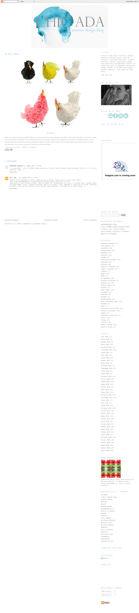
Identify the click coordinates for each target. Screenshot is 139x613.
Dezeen (103, 513)
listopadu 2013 (106, 350)
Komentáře (107, 595)
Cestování (104, 248)
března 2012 (105, 387)
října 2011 (105, 400)
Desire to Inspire (108, 511)
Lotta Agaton (106, 518)
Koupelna (104, 262)
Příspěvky (107, 591)
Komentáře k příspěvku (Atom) (35, 224)
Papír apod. (105, 290)
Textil (103, 318)
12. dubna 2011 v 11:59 (28, 178)
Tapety (103, 313)
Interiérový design (108, 260)
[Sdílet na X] (10, 150)
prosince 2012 (106, 366)
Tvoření (104, 322)
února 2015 (105, 339)
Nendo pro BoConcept (109, 234)
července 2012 (106, 376)
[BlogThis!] (8, 150)
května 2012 (105, 382)
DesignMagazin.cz (107, 509)
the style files (107, 534)
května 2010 (105, 427)
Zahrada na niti (107, 541)
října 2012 (105, 371)
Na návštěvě (105, 278)
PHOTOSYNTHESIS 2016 (109, 224)
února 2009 (105, 450)
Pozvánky (104, 292)
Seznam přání (106, 299)
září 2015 (104, 336)
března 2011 (105, 419)
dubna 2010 (105, 429)
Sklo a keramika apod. (109, 301)
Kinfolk (104, 516)
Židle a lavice (106, 327)
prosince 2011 (106, 395)
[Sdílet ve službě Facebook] (11, 150)
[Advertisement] (111, 196)
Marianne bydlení (107, 525)
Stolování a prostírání (110, 308)
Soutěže (104, 304)
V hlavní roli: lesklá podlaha (113, 229)
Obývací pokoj (106, 285)
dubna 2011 (105, 416)
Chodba (103, 257)
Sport (103, 306)
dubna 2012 (105, 384)
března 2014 (105, 342)
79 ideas (104, 495)
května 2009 (105, 442)
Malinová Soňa (106, 522)
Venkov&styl (105, 539)
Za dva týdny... (13, 54)
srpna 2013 (105, 358)
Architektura (106, 246)
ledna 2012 (105, 392)
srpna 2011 (105, 405)
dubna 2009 (105, 445)
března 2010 (105, 432)
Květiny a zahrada (108, 266)
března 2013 (105, 360)
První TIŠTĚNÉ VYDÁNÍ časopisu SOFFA (115, 227)
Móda (102, 276)
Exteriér (104, 255)
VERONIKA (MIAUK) (16, 166)
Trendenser (105, 536)
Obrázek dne (105, 283)
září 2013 (104, 355)
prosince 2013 (106, 347)
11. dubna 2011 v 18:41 (32, 166)
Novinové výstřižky (108, 280)
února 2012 (105, 389)
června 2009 (105, 440)
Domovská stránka (51, 220)
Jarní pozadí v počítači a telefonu (115, 231)
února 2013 (105, 363)
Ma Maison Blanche (108, 520)
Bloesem (104, 502)
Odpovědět (13, 172)
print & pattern (107, 529)
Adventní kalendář (108, 243)
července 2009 (106, 437)
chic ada (13, 178)
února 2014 (105, 344)
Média (103, 274)
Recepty (104, 297)
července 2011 (106, 408)
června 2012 (105, 379)
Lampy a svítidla (107, 269)
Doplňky (104, 253)
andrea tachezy (106, 499)
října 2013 (105, 352)
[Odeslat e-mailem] (6, 150)
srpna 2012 (105, 374)
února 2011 (105, 421)
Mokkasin (104, 527)
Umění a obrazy (106, 324)
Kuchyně (104, 264)
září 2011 (104, 403)
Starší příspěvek (90, 220)
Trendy (103, 320)
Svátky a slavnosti (29, 147)
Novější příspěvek (12, 220)
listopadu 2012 (106, 368)
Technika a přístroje (109, 315)
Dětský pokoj (106, 250)
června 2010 (105, 424)
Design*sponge (106, 506)
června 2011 (105, 411)
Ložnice (104, 271)
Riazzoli (104, 532)
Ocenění (104, 287)
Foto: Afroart (50, 133)
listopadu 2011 (106, 397)
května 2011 (105, 413)
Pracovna (104, 294)
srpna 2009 (105, 434)
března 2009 (105, 448)
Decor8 (103, 504)
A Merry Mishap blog (109, 497)
